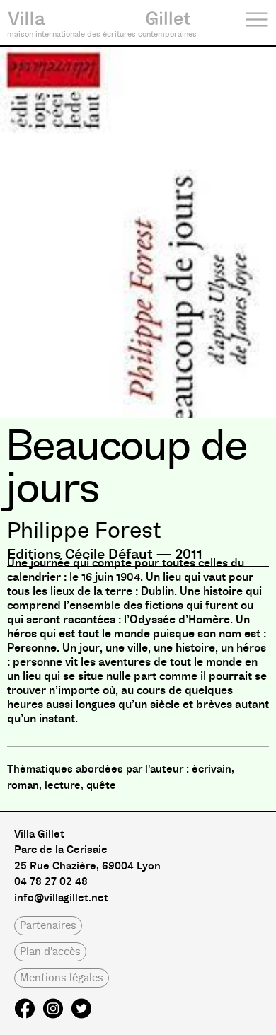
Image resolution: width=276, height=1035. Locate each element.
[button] (48, 925)
